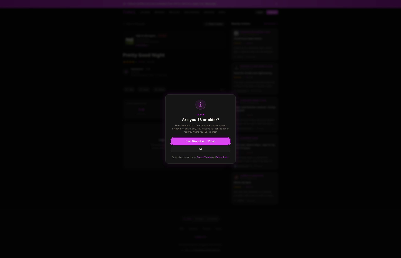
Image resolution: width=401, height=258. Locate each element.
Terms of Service (204, 157)
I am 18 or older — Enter (200, 141)
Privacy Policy (222, 157)
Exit (200, 149)
